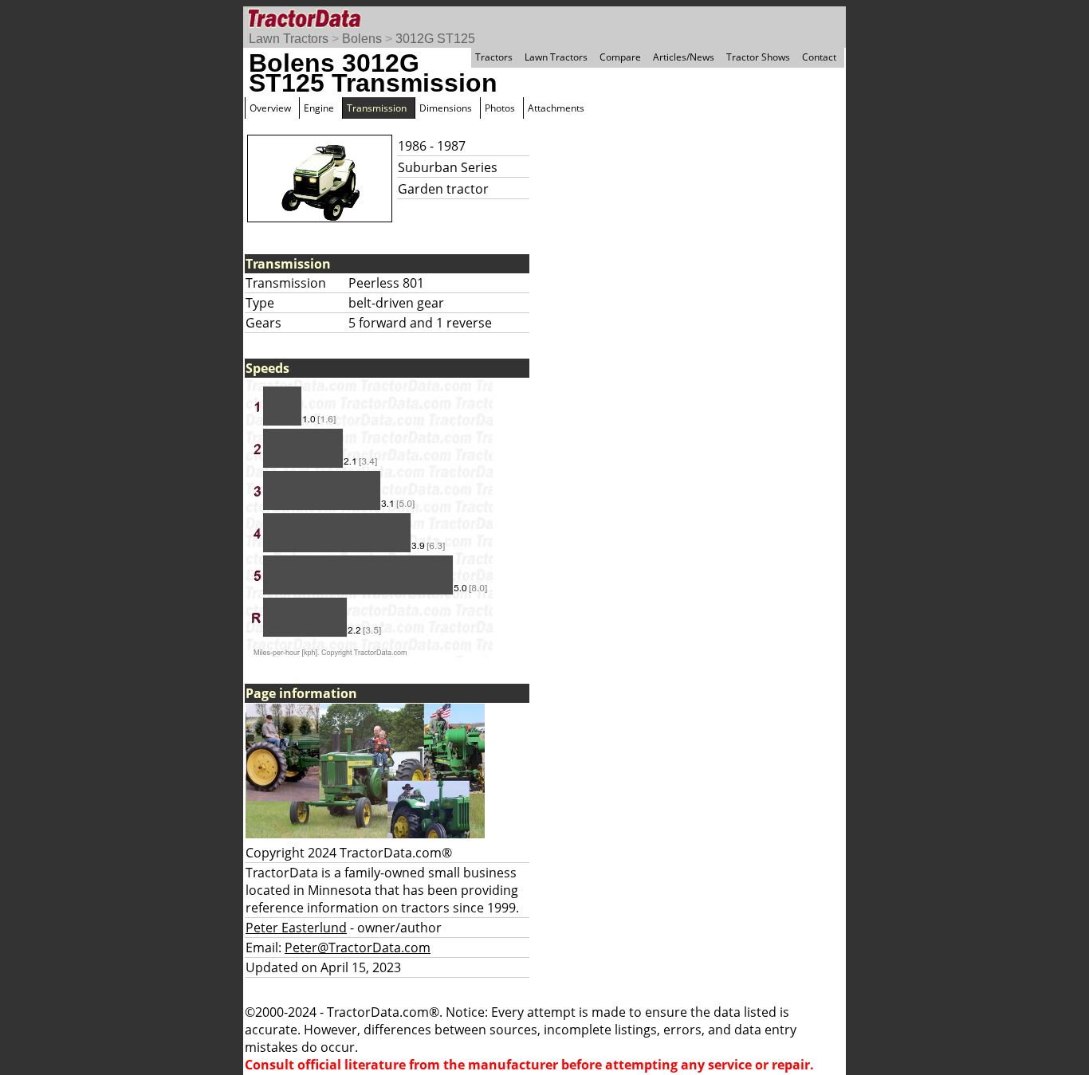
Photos (500, 108)
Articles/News (683, 57)
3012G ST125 (435, 38)
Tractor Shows (758, 57)
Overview (270, 108)
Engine (319, 108)
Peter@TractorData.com (357, 947)
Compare (620, 57)
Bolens (362, 38)
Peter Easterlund (296, 927)
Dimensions (445, 108)
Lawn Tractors (288, 38)
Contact (819, 57)
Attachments (556, 108)
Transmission (377, 108)
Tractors (494, 57)
